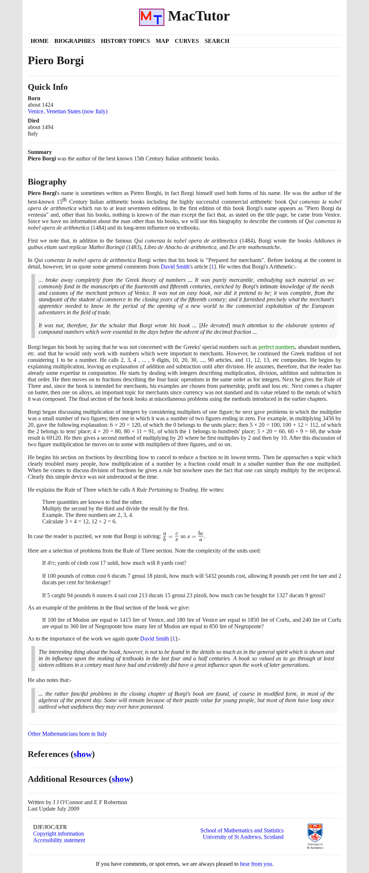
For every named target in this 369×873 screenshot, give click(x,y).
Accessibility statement (59, 840)
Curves (187, 41)
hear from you (256, 864)
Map (162, 41)
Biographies (74, 41)
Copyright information (58, 833)
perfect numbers (276, 347)
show (83, 754)
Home (40, 41)
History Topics (125, 41)
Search (217, 41)
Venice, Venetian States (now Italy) (67, 111)
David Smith (175, 266)
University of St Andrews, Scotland (243, 837)
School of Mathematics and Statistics (242, 830)
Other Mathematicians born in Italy (67, 734)
